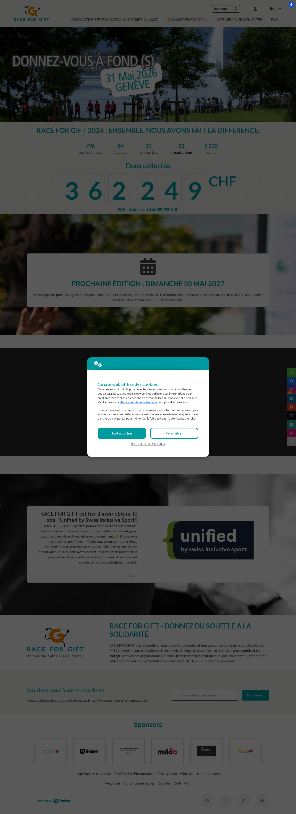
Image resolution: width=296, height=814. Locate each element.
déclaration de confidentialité (138, 402)
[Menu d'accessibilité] (291, 4)
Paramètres (174, 433)
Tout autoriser (121, 433)
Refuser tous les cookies (148, 444)
